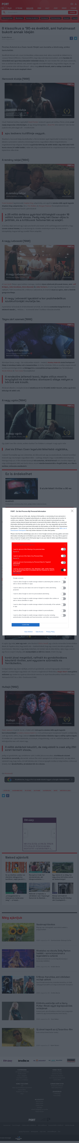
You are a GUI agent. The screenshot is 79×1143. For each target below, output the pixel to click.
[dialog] (39, 571)
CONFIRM (25, 624)
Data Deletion (28, 631)
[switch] (63, 549)
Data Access (39, 631)
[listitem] (39, 545)
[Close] (73, 511)
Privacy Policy (50, 631)
